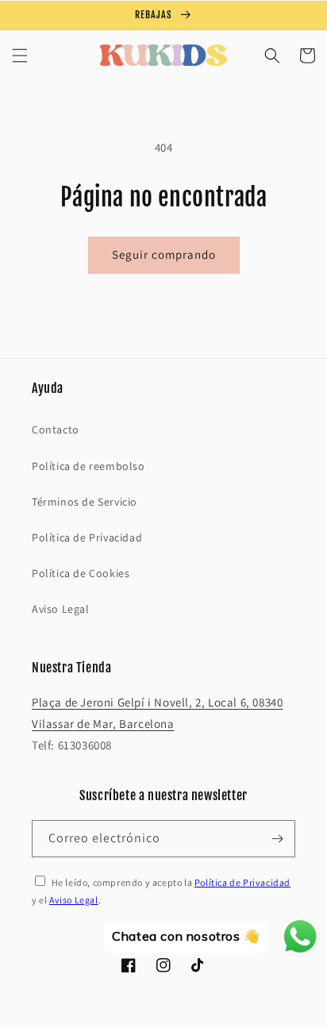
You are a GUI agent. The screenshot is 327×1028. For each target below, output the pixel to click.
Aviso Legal (61, 609)
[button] (19, 55)
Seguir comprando (164, 254)
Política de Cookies (80, 573)
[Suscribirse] (277, 838)
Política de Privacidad (87, 537)
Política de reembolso (88, 466)
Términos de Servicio (84, 502)
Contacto (55, 429)
